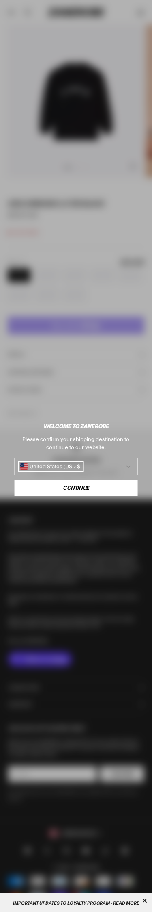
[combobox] (50, 467)
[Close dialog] (145, 901)
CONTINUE (76, 488)
